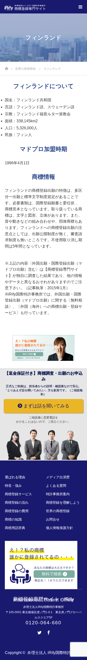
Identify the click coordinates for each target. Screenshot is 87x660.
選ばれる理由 (15, 477)
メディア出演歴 (58, 477)
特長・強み (13, 486)
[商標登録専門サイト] (45, 7)
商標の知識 (13, 519)
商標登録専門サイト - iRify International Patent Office (43, 599)
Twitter (39, 631)
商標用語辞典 (15, 528)
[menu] (80, 7)
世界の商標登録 (58, 511)
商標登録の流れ (17, 502)
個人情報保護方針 (59, 528)
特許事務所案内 (58, 494)
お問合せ (52, 519)
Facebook (48, 631)
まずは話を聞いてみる (45, 405)
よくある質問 (56, 486)
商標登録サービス (18, 494)
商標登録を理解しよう (63, 502)
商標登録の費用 (17, 511)
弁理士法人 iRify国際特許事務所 (54, 653)
